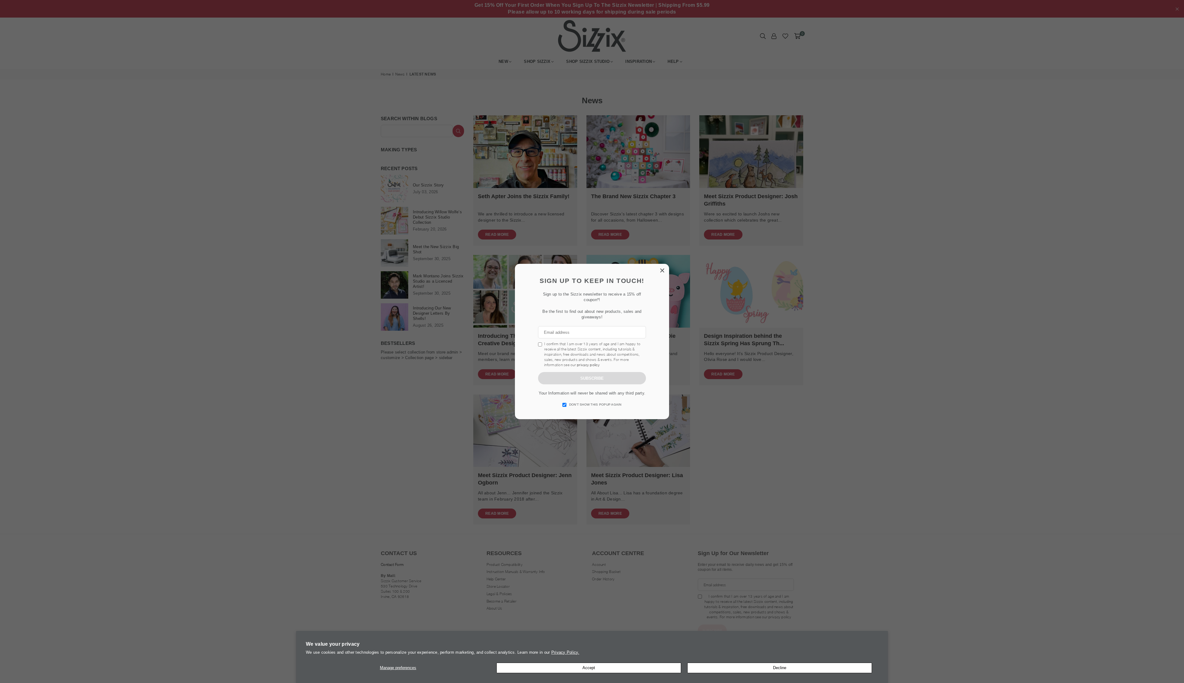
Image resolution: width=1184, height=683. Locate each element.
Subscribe (592, 378)
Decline (779, 667)
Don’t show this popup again (595, 404)
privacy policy (588, 364)
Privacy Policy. (565, 652)
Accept (588, 667)
